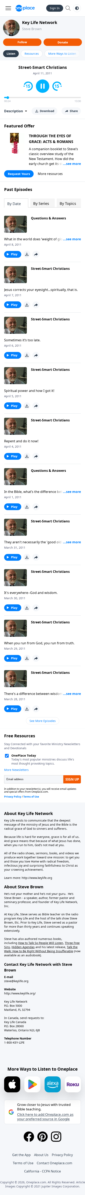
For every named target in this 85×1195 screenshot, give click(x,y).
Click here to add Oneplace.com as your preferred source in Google (45, 1116)
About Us (41, 1155)
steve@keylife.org (16, 981)
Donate (63, 42)
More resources (50, 173)
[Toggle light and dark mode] (77, 8)
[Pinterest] (42, 1136)
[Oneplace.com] (25, 8)
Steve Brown (32, 29)
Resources (32, 54)
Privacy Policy (62, 1155)
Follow (22, 42)
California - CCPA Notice (42, 1171)
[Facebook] (29, 1136)
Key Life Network (39, 22)
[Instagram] (56, 1136)
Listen (11, 54)
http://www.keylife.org (37, 878)
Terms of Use (23, 1163)
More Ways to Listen (62, 54)
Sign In (55, 8)
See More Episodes (43, 721)
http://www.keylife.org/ (20, 993)
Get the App (21, 1155)
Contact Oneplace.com (54, 1163)
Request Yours (19, 174)
